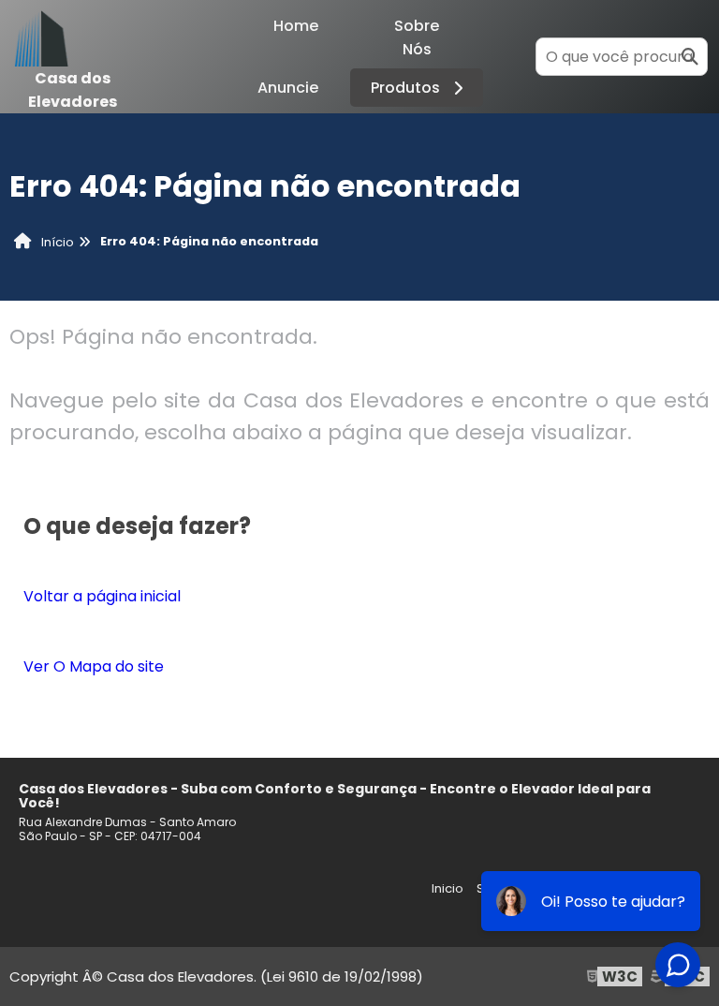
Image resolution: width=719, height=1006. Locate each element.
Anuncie (287, 87)
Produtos (405, 87)
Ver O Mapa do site (93, 666)
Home (295, 26)
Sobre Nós (416, 37)
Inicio (447, 888)
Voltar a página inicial (102, 596)
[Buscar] (690, 56)
